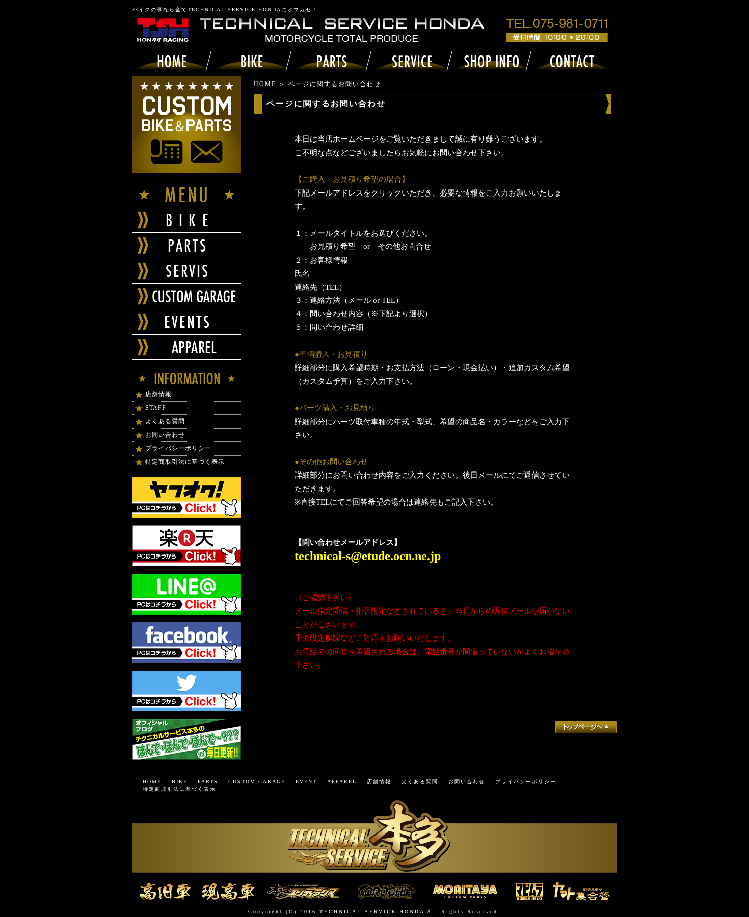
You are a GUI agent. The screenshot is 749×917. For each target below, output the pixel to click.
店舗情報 (158, 394)
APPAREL (342, 781)
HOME (265, 84)
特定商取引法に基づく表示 (185, 461)
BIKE (180, 781)
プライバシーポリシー (178, 448)
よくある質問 (165, 421)
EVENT (306, 781)
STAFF (155, 407)
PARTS (208, 781)
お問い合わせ (165, 434)
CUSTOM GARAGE (256, 781)
